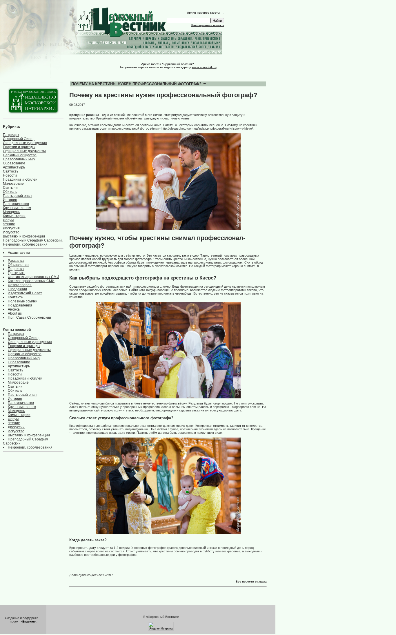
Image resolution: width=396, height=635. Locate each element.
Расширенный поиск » (207, 25)
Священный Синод (18, 139)
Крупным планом (17, 208)
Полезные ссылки (22, 301)
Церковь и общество (20, 155)
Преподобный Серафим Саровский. (33, 240)
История (10, 200)
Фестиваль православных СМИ (33, 277)
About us (15, 313)
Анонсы (14, 309)
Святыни (10, 188)
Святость (10, 171)
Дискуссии (16, 427)
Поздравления (20, 305)
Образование (14, 163)
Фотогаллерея (20, 285)
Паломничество (16, 204)
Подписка (16, 269)
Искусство (11, 232)
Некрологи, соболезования (25, 244)
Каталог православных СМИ (31, 281)
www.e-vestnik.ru (204, 67)
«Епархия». (29, 621)
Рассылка (16, 261)
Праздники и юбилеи (20, 179)
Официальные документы (24, 151)
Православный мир (19, 159)
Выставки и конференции (24, 236)
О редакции (17, 289)
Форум (8, 220)
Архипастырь (14, 167)
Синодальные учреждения (25, 143)
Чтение (9, 224)
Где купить (16, 273)
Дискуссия (11, 228)
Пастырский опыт (17, 196)
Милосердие (13, 184)
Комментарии (14, 216)
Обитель (10, 192)
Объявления (18, 265)
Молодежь (11, 212)
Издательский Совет (25, 293)
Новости (10, 175)
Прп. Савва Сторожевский (29, 317)
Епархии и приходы (19, 147)
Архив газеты (19, 253)
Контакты (15, 297)
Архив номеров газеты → (205, 12)
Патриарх (11, 135)
